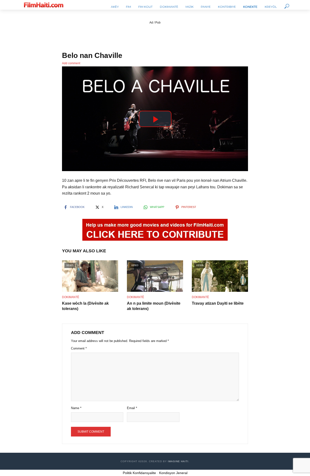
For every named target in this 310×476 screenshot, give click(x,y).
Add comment (71, 63)
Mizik (190, 6)
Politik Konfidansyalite (139, 473)
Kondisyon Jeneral (173, 473)
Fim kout (145, 6)
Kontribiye (227, 6)
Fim (128, 6)
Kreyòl (271, 6)
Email (132, 408)
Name (76, 408)
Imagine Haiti (178, 461)
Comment (79, 348)
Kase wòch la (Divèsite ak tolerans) (85, 306)
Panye (206, 6)
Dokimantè (169, 6)
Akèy (115, 6)
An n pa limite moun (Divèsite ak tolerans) (153, 306)
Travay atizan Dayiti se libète (218, 303)
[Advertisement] (155, 36)
